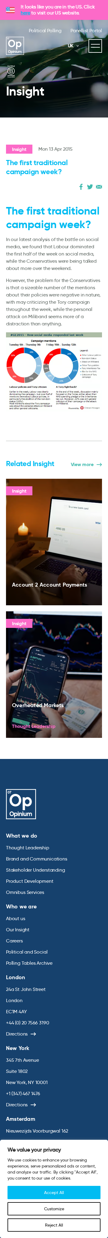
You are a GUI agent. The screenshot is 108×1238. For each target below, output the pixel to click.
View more (82, 465)
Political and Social (26, 952)
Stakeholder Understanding (35, 870)
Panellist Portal (86, 30)
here (25, 13)
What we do (21, 835)
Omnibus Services (25, 892)
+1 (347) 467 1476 (23, 1093)
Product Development (29, 881)
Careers (14, 941)
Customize (54, 1208)
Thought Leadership (27, 848)
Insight (19, 149)
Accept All (54, 1192)
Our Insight (17, 929)
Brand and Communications (36, 859)
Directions (17, 1034)
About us (15, 918)
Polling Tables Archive (29, 963)
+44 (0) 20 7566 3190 (27, 1023)
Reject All (54, 1225)
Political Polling (45, 30)
